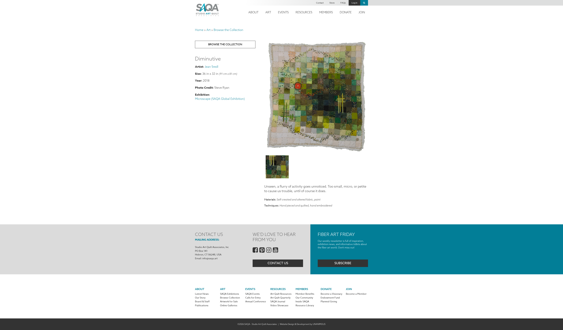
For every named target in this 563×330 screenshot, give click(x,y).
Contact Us (278, 263)
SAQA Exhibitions (229, 294)
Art (268, 12)
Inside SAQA (302, 301)
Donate (346, 12)
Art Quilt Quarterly (280, 298)
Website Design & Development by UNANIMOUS (302, 324)
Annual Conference (255, 301)
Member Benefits (305, 294)
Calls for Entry (253, 298)
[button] (316, 151)
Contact (320, 2)
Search (364, 3)
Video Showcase (279, 305)
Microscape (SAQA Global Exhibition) (220, 99)
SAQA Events (252, 294)
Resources (304, 12)
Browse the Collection (228, 30)
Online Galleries (228, 305)
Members (326, 12)
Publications (201, 305)
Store (332, 2)
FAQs (343, 2)
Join (361, 12)
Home (199, 30)
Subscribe (342, 263)
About (253, 12)
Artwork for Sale (229, 301)
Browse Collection (230, 298)
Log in (354, 2)
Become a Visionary (331, 294)
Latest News (202, 294)
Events (283, 12)
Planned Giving (329, 301)
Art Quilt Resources (280, 294)
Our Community (304, 298)
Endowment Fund (330, 298)
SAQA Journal (277, 301)
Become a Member (356, 294)
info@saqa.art (210, 258)
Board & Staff (202, 301)
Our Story (200, 298)
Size (198, 74)
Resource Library (305, 305)
